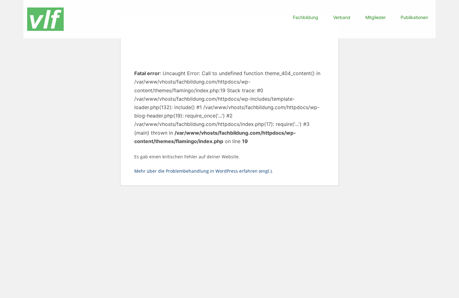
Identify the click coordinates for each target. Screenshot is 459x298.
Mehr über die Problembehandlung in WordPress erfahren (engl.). (203, 171)
